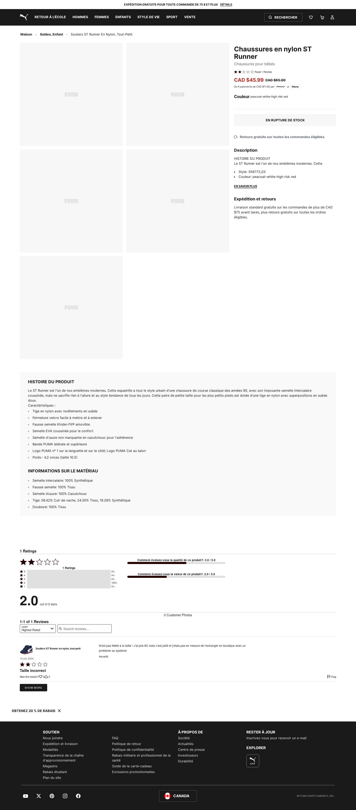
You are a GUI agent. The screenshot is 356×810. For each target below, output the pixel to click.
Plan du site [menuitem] (52, 778)
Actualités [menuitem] (185, 744)
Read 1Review (263, 71)
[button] (69, 572)
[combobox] (38, 628)
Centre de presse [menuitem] (191, 749)
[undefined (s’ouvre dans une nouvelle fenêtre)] (252, 760)
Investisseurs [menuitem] (188, 755)
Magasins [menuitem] (50, 766)
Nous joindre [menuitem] (53, 738)
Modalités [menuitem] (50, 749)
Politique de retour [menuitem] (126, 744)
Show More (33, 687)
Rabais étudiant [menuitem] (55, 772)
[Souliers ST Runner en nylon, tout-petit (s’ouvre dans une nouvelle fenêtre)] (26, 649)
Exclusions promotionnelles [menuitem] (133, 772)
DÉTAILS (226, 4)
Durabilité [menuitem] (185, 761)
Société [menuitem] (184, 738)
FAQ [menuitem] (115, 738)
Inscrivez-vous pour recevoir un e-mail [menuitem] (276, 738)
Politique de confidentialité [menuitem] (133, 749)
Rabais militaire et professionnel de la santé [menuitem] (141, 757)
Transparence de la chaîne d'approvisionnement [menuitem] (63, 757)
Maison (26, 34)
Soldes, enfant (51, 34)
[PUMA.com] (23, 17)
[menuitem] (50, 17)
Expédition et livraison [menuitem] (60, 744)
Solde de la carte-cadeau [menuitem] (132, 766)
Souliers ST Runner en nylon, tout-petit (58, 648)
